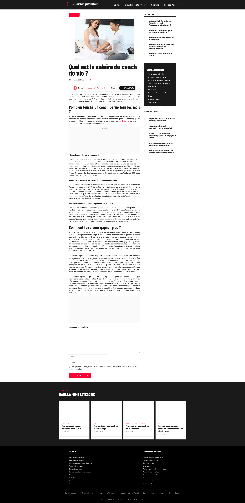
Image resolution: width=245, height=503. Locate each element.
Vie (78, 15)
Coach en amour (74, 484)
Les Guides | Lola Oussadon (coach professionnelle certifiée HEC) (160, 31)
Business (117, 5)
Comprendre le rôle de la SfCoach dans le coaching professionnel (162, 119)
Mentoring (151, 96)
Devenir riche (152, 90)
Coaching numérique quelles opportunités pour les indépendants (160, 127)
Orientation (129, 5)
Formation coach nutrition (151, 472)
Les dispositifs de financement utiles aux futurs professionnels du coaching (161, 151)
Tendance (167, 5)
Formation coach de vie (150, 460)
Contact (177, 493)
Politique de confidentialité (106, 493)
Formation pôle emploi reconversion (154, 469)
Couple (129, 423)
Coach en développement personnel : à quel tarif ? (71, 427)
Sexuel (140, 423)
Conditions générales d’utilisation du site (132, 493)
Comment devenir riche (156, 74)
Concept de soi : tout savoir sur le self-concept (106, 427)
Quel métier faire (74, 481)
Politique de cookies (156, 493)
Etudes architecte (154, 99)
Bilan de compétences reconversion (80, 472)
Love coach (152, 86)
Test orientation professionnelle (153, 457)
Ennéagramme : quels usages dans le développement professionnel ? (161, 144)
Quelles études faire (75, 469)
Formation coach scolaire (151, 478)
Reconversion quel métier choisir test (80, 463)
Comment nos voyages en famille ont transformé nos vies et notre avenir (170, 428)
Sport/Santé (155, 5)
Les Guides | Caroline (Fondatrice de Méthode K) (161, 54)
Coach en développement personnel (160, 93)
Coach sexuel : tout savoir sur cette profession (137, 427)
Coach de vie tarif (148, 463)
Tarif (64, 423)
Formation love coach (75, 466)
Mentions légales (87, 493)
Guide (174, 5)
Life (145, 5)
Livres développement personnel (159, 80)
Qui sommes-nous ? (71, 493)
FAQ (169, 493)
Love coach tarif (148, 481)
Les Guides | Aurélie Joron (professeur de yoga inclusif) (161, 38)
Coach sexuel (147, 484)
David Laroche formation (76, 460)
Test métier (72, 478)
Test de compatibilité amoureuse (159, 83)
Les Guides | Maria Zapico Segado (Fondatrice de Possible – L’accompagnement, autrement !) (160, 23)
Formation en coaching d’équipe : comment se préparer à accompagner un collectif (162, 135)
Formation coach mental (150, 475)
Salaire (72, 15)
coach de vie (123, 121)
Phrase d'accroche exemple (157, 77)
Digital (137, 5)
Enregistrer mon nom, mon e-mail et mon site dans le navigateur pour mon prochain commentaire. (104, 368)
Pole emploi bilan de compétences (80, 475)
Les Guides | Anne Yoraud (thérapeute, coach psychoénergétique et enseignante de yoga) (161, 46)
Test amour (152, 102)
